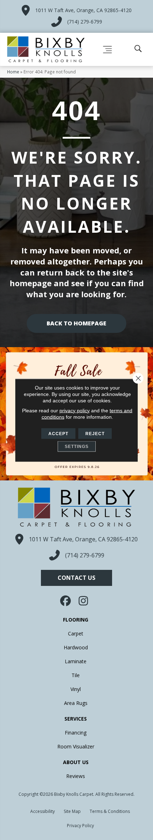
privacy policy (74, 410)
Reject (95, 433)
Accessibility (42, 811)
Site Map (72, 811)
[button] (76, 578)
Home (13, 71)
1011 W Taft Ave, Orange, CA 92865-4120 (83, 10)
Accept (58, 433)
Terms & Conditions (110, 811)
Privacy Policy (80, 826)
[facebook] (66, 601)
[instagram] (83, 601)
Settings (77, 446)
